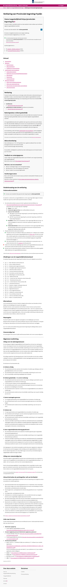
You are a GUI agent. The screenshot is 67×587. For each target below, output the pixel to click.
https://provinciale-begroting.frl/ (15, 105)
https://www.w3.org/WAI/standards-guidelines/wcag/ (23, 552)
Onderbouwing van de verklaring (12, 70)
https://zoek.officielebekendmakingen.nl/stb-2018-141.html (20, 530)
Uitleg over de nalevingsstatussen (13, 82)
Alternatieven (9, 75)
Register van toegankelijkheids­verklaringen (15, 7)
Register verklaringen (23, 5)
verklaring (20, 243)
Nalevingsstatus (9, 65)
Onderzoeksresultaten (11, 72)
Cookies (22, 571)
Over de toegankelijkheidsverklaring (9, 572)
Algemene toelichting (9, 80)
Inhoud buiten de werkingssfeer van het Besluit (16, 85)
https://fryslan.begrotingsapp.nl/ (15, 109)
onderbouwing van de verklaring (26, 130)
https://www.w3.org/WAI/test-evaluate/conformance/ (25, 554)
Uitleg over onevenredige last (12, 84)
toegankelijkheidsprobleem (14, 50)
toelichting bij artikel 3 (31, 472)
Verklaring (7, 63)
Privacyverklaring (25, 574)
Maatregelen (9, 77)
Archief (5, 581)
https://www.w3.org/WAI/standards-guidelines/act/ (27, 556)
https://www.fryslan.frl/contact (22, 161)
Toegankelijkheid (7, 576)
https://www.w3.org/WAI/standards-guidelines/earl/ (22, 558)
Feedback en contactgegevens (12, 68)
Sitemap (5, 578)
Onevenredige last (10, 78)
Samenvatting (8, 61)
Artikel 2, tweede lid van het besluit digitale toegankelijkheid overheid (17, 515)
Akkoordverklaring (10, 66)
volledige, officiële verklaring (13, 49)
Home (4, 7)
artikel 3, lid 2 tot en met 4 (20, 472)
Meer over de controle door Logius (12, 42)
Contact (5, 583)
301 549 (32, 234)
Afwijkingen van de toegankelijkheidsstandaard (16, 73)
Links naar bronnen (10, 87)
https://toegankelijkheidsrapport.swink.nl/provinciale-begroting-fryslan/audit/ (24, 205)
